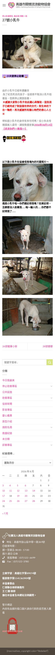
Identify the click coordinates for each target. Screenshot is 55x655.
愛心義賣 (7, 415)
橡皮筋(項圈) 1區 (20, 16)
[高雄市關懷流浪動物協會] (29, 5)
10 (3, 490)
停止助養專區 (7, 16)
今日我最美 (8, 380)
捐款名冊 (7, 427)
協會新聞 (7, 403)
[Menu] (4, 5)
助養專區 (7, 397)
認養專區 (7, 444)
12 (18, 490)
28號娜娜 (48, 346)
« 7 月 (5, 513)
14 (33, 490)
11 (10, 490)
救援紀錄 (7, 433)
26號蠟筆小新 (9, 346)
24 (3, 501)
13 (26, 490)
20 (26, 496)
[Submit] (50, 362)
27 (26, 501)
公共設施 (7, 392)
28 (33, 501)
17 (3, 496)
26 (18, 501)
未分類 (6, 438)
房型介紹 (7, 421)
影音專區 (7, 409)
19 (18, 496)
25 (10, 501)
